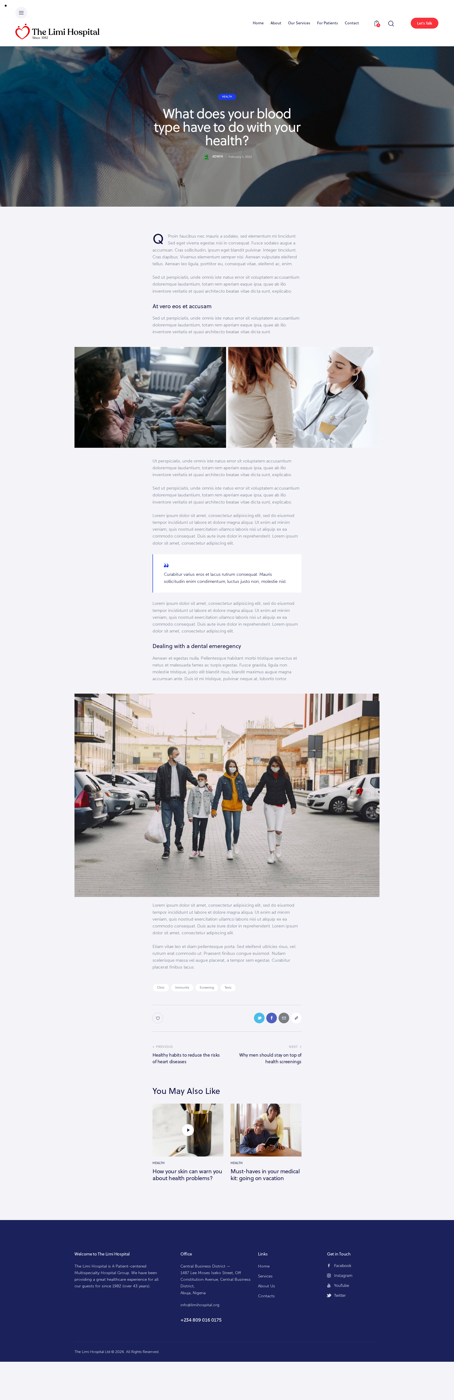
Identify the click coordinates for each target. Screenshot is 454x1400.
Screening (207, 987)
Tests (228, 987)
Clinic (161, 987)
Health (227, 96)
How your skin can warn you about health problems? (187, 1175)
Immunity (182, 987)
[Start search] (391, 24)
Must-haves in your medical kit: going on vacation (265, 1175)
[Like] (158, 1018)
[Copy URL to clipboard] (296, 1018)
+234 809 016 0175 (200, 1320)
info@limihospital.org (199, 1304)
